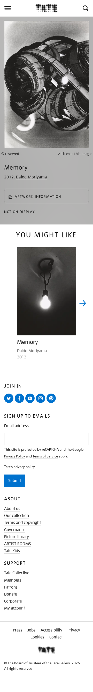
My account (14, 608)
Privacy (73, 630)
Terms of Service (45, 456)
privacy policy (24, 466)
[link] (27, 154)
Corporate (13, 601)
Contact (56, 637)
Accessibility (51, 630)
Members (12, 580)
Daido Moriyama (31, 177)
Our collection (16, 515)
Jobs (31, 630)
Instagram (41, 402)
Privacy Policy (14, 456)
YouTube (31, 402)
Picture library (16, 536)
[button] (85, 8)
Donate (10, 594)
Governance (14, 529)
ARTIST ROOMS (17, 543)
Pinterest (52, 402)
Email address (16, 426)
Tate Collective (16, 573)
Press (17, 630)
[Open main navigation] (17, 8)
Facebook (20, 402)
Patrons (11, 587)
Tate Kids (12, 550)
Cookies (37, 637)
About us (12, 508)
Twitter (9, 402)
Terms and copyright (22, 522)
